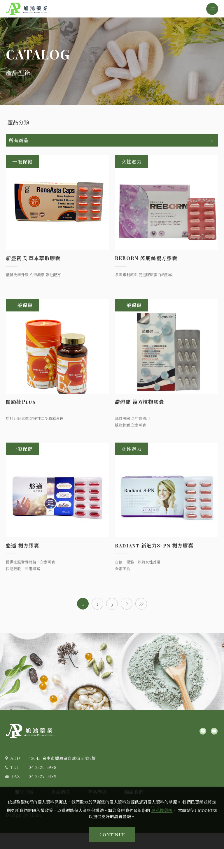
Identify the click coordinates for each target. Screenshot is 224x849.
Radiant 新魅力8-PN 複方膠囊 (154, 545)
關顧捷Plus (21, 402)
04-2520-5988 (42, 767)
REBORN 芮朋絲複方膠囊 (146, 258)
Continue (112, 834)
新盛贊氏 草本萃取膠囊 (33, 258)
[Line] (203, 731)
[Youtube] (214, 731)
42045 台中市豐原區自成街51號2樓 (62, 758)
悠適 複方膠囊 (22, 545)
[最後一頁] (141, 604)
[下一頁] (126, 604)
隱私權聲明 (162, 810)
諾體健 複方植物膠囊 (139, 402)
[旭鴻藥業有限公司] (30, 731)
